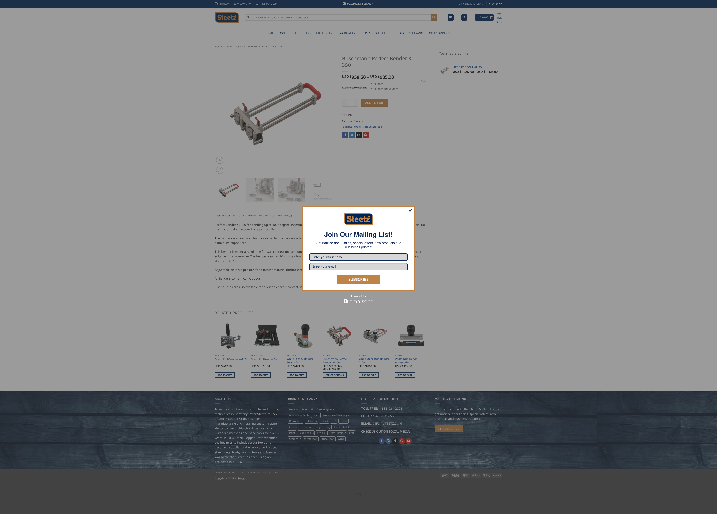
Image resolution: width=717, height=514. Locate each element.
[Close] (410, 210)
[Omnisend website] (358, 299)
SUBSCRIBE (358, 279)
